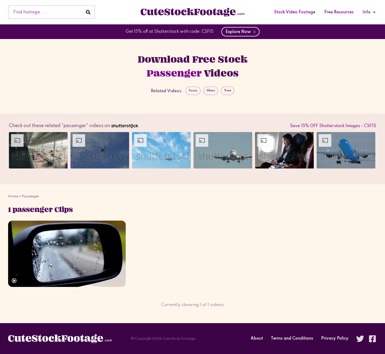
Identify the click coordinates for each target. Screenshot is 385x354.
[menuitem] (294, 12)
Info (366, 12)
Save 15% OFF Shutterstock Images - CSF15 (333, 126)
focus (193, 90)
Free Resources (339, 12)
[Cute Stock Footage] (192, 12)
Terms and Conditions (292, 339)
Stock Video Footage (294, 12)
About (257, 339)
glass (210, 90)
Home (13, 196)
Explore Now (239, 32)
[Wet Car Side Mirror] (67, 254)
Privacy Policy (334, 339)
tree (227, 90)
